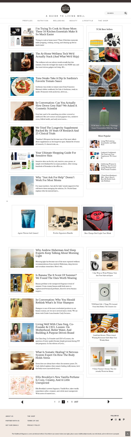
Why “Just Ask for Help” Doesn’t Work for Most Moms (55, 179)
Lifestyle (87, 21)
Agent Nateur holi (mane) (28, 233)
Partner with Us (12, 421)
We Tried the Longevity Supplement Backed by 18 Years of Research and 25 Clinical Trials (57, 130)
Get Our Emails (12, 425)
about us (9, 416)
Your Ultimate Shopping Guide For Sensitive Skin (56, 154)
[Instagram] (116, 419)
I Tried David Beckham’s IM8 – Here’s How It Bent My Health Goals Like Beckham (109, 178)
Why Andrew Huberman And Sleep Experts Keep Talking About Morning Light (57, 253)
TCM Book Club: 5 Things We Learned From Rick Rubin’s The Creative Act (104, 305)
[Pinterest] (124, 419)
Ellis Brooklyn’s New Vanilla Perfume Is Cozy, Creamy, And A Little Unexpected (57, 380)
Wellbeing (59, 21)
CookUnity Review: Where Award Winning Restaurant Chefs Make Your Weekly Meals (104, 337)
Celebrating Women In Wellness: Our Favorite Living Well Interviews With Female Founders (108, 166)
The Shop (103, 21)
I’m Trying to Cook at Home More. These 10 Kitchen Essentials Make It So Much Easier (56, 31)
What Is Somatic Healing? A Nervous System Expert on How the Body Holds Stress (57, 355)
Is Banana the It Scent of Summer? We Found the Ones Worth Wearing (56, 276)
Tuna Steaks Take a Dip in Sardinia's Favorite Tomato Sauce (57, 80)
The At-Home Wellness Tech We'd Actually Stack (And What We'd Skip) (57, 55)
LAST (76, 402)
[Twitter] (112, 419)
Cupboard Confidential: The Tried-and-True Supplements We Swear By (109, 155)
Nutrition (43, 21)
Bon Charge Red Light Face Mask (98, 233)
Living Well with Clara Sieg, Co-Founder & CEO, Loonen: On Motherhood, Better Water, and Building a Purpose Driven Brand (55, 328)
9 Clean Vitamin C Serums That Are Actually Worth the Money (104, 370)
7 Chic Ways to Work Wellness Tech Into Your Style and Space (104, 274)
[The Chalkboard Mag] (65, 8)
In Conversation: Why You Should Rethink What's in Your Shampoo (55, 301)
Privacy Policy (33, 425)
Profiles (28, 21)
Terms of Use (33, 421)
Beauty (74, 21)
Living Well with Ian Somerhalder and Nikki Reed (108, 143)
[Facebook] (120, 419)
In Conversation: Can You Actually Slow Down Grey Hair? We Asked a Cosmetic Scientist (56, 105)
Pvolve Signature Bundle (63, 233)
